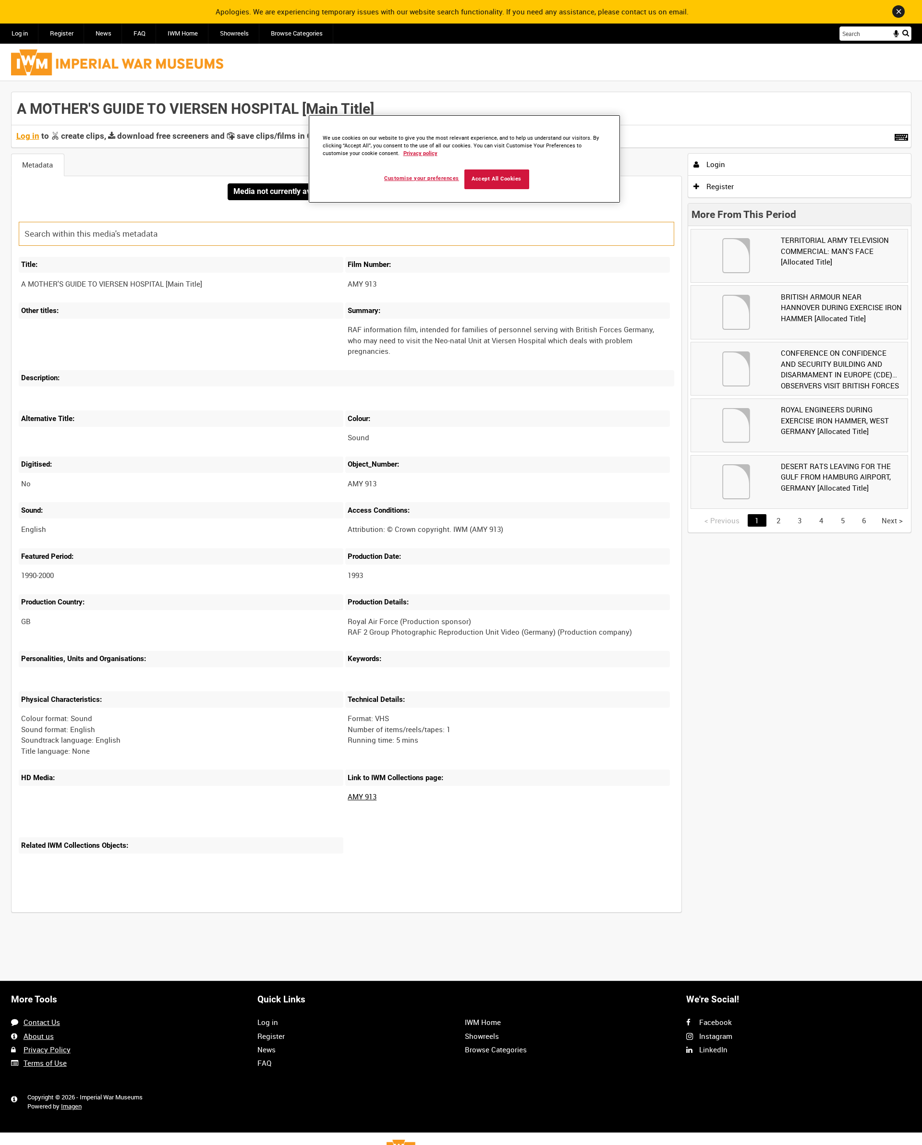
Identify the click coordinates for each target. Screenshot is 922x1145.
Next (892, 520)
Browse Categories (297, 33)
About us (39, 1036)
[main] (461, 507)
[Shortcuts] (901, 135)
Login (714, 164)
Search (905, 32)
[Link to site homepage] (117, 62)
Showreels (234, 33)
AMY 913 (362, 796)
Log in (20, 33)
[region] (464, 159)
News (103, 33)
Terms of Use (45, 1063)
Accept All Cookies (497, 179)
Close (898, 11)
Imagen (71, 1106)
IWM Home (183, 33)
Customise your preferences (421, 178)
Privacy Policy (47, 1049)
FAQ (139, 33)
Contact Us (42, 1022)
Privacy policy (420, 153)
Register (61, 33)
